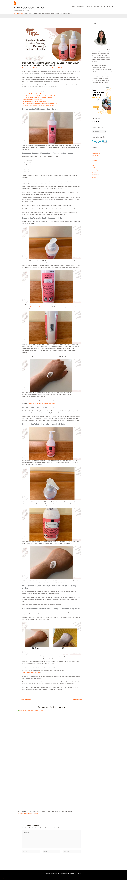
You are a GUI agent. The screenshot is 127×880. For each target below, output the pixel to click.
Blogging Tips (95, 155)
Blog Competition (96, 153)
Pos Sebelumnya (26, 699)
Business (94, 158)
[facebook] (92, 121)
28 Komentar (20, 813)
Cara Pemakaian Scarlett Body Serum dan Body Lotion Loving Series (40, 103)
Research (96, 6)
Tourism (94, 177)
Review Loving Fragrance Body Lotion (32, 99)
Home (73, 6)
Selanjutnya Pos (77, 699)
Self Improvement (96, 174)
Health (93, 165)
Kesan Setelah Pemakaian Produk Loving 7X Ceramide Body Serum (39, 105)
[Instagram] (102, 6)
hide (42, 91)
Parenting (94, 172)
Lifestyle (94, 167)
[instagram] (94, 121)
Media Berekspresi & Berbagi (29, 7)
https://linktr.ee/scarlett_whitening (31, 672)
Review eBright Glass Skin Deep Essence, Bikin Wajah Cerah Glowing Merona (45, 811)
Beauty (35, 67)
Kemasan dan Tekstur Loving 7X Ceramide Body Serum (39, 97)
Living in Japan (95, 170)
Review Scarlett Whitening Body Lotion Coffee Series (41, 403)
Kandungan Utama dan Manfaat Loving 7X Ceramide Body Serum (41, 95)
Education (94, 160)
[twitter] (96, 121)
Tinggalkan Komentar (27, 67)
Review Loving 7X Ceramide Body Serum (33, 93)
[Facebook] (107, 6)
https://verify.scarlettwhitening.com (33, 306)
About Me (89, 6)
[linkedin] (98, 121)
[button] (112, 16)
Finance (93, 162)
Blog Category (80, 6)
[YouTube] (104, 6)
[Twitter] (112, 6)
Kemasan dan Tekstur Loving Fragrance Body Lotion (36, 101)
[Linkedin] (109, 6)
